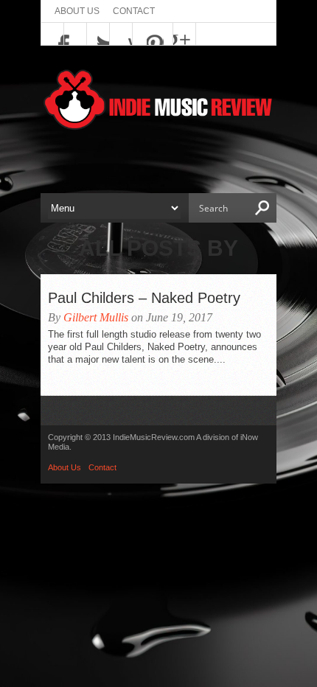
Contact (134, 11)
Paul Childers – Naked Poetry (144, 298)
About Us (77, 11)
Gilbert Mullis (95, 317)
